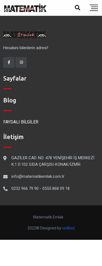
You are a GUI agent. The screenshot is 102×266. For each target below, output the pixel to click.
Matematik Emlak (48, 217)
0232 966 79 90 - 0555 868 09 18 (40, 188)
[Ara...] (77, 7)
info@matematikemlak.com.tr (37, 176)
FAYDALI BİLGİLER (20, 122)
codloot (68, 228)
